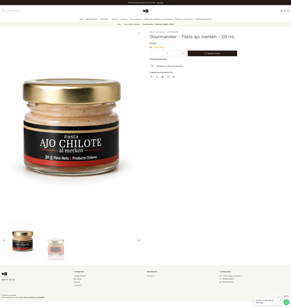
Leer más (160, 3)
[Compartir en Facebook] (151, 77)
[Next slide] (139, 240)
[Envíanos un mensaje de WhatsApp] (286, 302)
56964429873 (227, 282)
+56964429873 (228, 279)
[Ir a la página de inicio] (145, 11)
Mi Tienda (77, 279)
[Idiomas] (281, 10)
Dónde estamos (80, 276)
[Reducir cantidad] (152, 53)
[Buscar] (3, 10)
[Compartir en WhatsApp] (162, 77)
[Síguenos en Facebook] (14, 279)
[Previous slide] (3, 240)
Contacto (77, 285)
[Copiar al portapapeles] (173, 77)
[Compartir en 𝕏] (157, 77)
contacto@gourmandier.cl (232, 276)
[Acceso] (284, 10)
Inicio (119, 24)
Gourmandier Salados (132, 24)
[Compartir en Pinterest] (168, 77)
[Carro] (288, 10)
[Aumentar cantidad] (182, 53)
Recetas (77, 282)
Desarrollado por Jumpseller (34, 297)
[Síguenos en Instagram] (10, 279)
